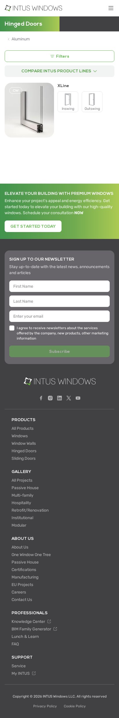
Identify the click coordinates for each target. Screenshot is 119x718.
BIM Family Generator (32, 629)
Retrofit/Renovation (30, 510)
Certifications (24, 569)
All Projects (22, 480)
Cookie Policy (75, 706)
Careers (19, 592)
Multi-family (23, 495)
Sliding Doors (24, 458)
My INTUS (21, 673)
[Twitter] (68, 398)
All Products (23, 428)
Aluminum (21, 39)
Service (19, 666)
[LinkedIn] (59, 398)
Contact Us (22, 599)
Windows (20, 436)
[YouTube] (78, 398)
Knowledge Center (29, 621)
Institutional (22, 517)
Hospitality (21, 502)
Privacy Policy (45, 706)
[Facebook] (41, 398)
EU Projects (22, 584)
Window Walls (24, 443)
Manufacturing (25, 577)
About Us (20, 547)
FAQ (15, 644)
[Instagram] (50, 398)
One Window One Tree (31, 554)
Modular (19, 525)
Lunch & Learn (25, 636)
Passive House (25, 487)
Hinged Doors (24, 450)
